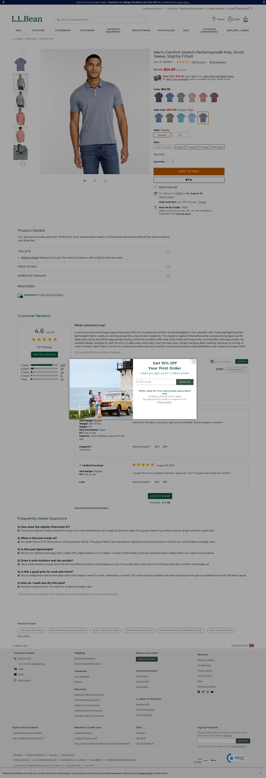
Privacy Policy (164, 402)
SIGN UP (184, 382)
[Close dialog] (193, 361)
